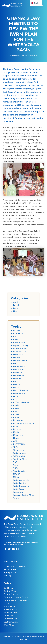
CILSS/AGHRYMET (21, 351)
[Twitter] (9, 549)
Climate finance (20, 360)
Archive (24, 55)
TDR (15, 462)
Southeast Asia (10, 618)
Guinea (16, 417)
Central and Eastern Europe (16, 597)
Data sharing (19, 366)
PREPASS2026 (19, 444)
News (35, 55)
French (16, 308)
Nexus (16, 438)
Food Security (19, 393)
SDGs (15, 447)
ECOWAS (17, 378)
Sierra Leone (18, 450)
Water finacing (19, 483)
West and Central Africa (23, 495)
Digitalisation (19, 369)
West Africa (18, 492)
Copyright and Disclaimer (15, 566)
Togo (15, 465)
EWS (15, 381)
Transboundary (20, 471)
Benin (15, 339)
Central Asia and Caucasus (15, 600)
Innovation (18, 420)
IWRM (15, 426)
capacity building (20, 345)
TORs (15, 468)
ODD (15, 441)
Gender (16, 405)
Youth (16, 498)
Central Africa (10, 591)
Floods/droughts (20, 390)
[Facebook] (17, 549)
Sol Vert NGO (19, 456)
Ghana (16, 408)
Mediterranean (10, 609)
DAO (15, 363)
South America (10, 612)
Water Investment (21, 486)
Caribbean (8, 588)
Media (16, 432)
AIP (14, 336)
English (30, 55)
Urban (16, 477)
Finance (16, 384)
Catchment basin (20, 348)
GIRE (15, 411)
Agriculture (18, 333)
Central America (11, 594)
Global (16, 414)
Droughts (17, 372)
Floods (16, 387)
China (6, 603)
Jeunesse (17, 429)
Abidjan (16, 330)
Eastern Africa (10, 606)
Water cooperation (21, 480)
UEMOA (16, 474)
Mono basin (18, 435)
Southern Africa (20, 459)
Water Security (19, 489)
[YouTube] (13, 549)
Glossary (7, 575)
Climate (16, 357)
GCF (15, 399)
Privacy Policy (10, 572)
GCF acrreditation (21, 402)
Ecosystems (18, 375)
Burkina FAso (19, 342)
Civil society (18, 354)
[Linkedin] (5, 549)
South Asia (8, 615)
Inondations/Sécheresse (23, 423)
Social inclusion (19, 453)
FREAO (16, 396)
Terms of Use (10, 569)
